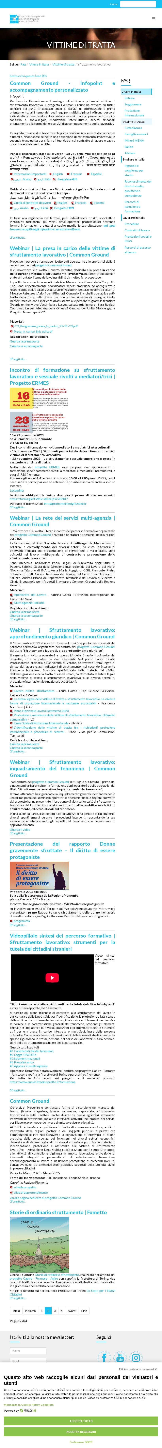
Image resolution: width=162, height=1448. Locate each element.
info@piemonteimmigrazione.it (65, 503)
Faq (23, 64)
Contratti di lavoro (137, 230)
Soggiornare (133, 104)
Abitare (130, 153)
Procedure (132, 224)
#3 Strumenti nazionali (25, 1058)
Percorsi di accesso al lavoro (138, 249)
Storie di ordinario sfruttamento (57, 1274)
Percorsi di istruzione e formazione (132, 206)
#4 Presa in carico (22, 1062)
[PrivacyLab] (27, 1411)
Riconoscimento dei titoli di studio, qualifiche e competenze (138, 188)
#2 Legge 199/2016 (23, 1055)
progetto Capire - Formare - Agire (34, 1278)
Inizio (16, 1310)
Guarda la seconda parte (26, 346)
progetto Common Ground (53, 265)
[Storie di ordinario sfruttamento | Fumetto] (39, 1244)
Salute (129, 147)
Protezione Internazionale (134, 113)
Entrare (130, 98)
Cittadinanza (133, 128)
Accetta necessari (81, 1431)
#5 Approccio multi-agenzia (29, 1066)
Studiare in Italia (133, 159)
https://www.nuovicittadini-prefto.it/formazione (42, 1082)
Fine (84, 1310)
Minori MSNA (134, 140)
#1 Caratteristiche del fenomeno (32, 1051)
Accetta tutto (81, 1421)
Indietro (30, 1310)
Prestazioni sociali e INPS (138, 238)
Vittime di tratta (63, 64)
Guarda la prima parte (24, 341)
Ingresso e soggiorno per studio (134, 170)
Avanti (72, 1310)
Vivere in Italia (39, 64)
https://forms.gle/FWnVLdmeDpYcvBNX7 (39, 499)
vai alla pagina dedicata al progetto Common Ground (45, 1198)
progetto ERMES (47, 467)
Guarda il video (20, 829)
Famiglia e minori (136, 134)
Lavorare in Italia (134, 217)
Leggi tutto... (19, 237)
